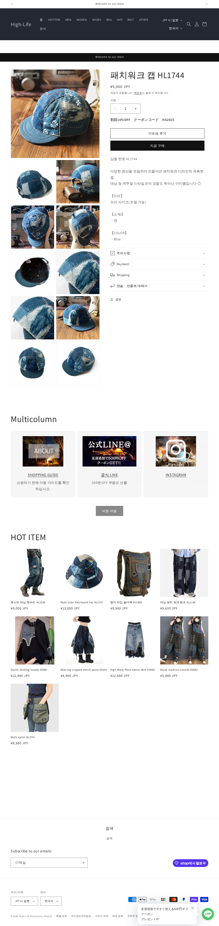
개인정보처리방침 (81, 915)
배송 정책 (117, 915)
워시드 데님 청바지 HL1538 (28, 602)
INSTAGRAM (176, 474)
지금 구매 (157, 146)
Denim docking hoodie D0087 (29, 670)
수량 (113, 100)
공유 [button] (118, 299)
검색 (109, 838)
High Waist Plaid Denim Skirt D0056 (132, 670)
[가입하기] (82, 863)
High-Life (24, 916)
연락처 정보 (134, 915)
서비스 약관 (101, 915)
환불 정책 (61, 915)
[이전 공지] (12, 4)
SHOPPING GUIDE (43, 474)
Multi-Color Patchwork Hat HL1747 (82, 602)
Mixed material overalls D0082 (179, 670)
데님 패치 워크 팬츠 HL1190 (177, 602)
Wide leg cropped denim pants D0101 (84, 670)
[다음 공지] (207, 4)
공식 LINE (109, 474)
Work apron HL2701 (23, 737)
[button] (189, 24)
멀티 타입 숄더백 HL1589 (126, 602)
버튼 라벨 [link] (109, 511)
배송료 (138, 92)
